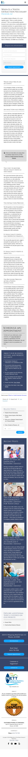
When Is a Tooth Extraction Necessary (17, 395)
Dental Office (8, 622)
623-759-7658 (7, 105)
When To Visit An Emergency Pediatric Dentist (12, 461)
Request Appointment (14, 654)
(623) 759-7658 (15, 336)
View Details (17, 382)
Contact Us (14, 667)
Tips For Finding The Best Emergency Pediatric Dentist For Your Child (14, 500)
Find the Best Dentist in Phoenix (12, 625)
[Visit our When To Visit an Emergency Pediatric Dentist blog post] (14, 457)
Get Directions (14, 641)
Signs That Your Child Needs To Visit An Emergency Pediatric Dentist (14, 541)
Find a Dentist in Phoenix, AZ (12, 425)
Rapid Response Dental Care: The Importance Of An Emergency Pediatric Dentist (13, 582)
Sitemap (17, 740)
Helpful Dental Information (11, 412)
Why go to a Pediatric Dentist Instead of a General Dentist (14, 420)
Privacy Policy (12, 740)
